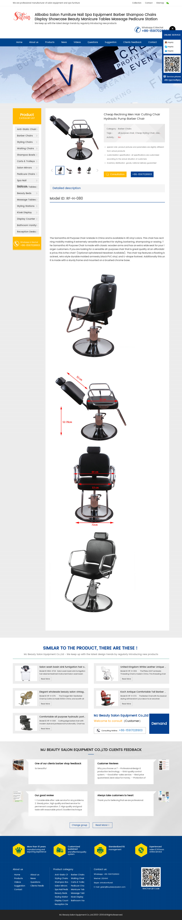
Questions (93, 42)
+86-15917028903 (141, 174)
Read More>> (102, 825)
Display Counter (26, 219)
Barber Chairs (25, 136)
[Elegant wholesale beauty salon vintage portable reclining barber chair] (26, 705)
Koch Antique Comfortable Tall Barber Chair (145, 692)
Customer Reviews (107, 763)
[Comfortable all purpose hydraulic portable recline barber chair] (26, 730)
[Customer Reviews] (164, 769)
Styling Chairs (25, 142)
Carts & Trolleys (26, 161)
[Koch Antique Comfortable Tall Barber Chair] (107, 705)
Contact (149, 3)
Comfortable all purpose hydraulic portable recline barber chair (76, 717)
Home (19, 42)
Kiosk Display (24, 212)
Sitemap (160, 3)
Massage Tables (26, 200)
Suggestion (110, 42)
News (64, 42)
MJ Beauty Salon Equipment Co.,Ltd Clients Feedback (91, 750)
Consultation (117, 174)
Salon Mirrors (24, 168)
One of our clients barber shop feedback (58, 763)
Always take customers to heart (115, 795)
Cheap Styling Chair (145, 133)
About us (33, 42)
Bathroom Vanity (26, 225)
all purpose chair (126, 133)
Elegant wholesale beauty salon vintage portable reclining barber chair (80, 692)
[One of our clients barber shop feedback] (18, 769)
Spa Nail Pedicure (22, 181)
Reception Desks (26, 232)
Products (49, 42)
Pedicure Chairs (26, 174)
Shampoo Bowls (26, 155)
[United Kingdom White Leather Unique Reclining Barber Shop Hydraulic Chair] (107, 680)
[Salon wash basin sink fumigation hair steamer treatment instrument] (26, 680)
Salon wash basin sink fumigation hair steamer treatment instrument (78, 667)
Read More (45, 679)
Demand (159, 724)
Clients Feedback (132, 42)
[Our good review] (18, 801)
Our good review (44, 795)
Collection (136, 3)
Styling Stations (25, 206)
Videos (77, 42)
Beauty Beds (24, 193)
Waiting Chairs (25, 148)
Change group (79, 825)
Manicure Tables (26, 187)
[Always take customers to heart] (164, 801)
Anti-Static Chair (26, 129)
